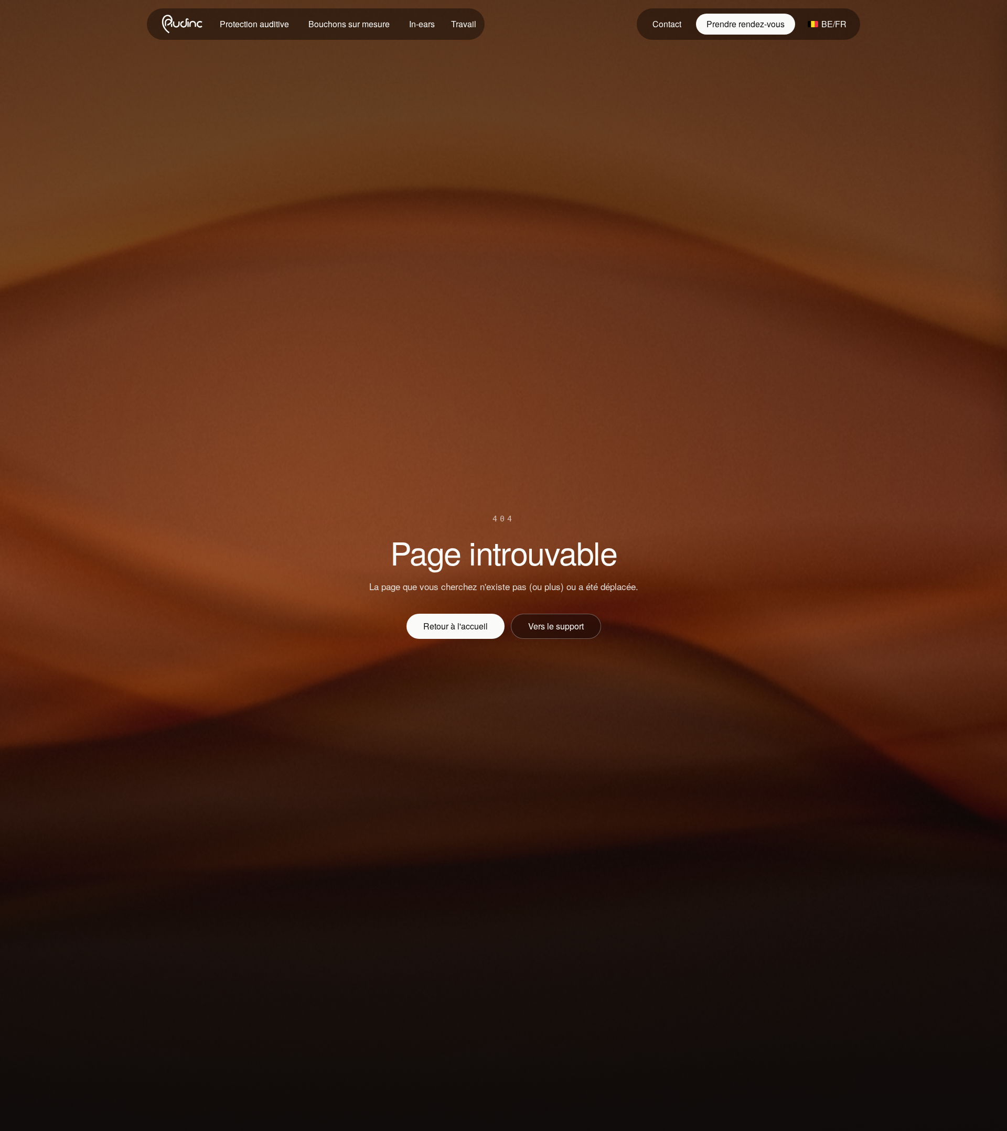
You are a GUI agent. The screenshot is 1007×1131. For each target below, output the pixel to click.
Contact (666, 24)
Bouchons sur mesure (349, 24)
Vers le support (556, 626)
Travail (463, 24)
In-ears (422, 24)
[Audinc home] (183, 24)
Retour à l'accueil (455, 626)
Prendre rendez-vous (745, 24)
